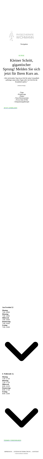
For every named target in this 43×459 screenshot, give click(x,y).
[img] (21, 14)
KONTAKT (36, 451)
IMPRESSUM (8, 451)
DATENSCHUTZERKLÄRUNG (22, 451)
